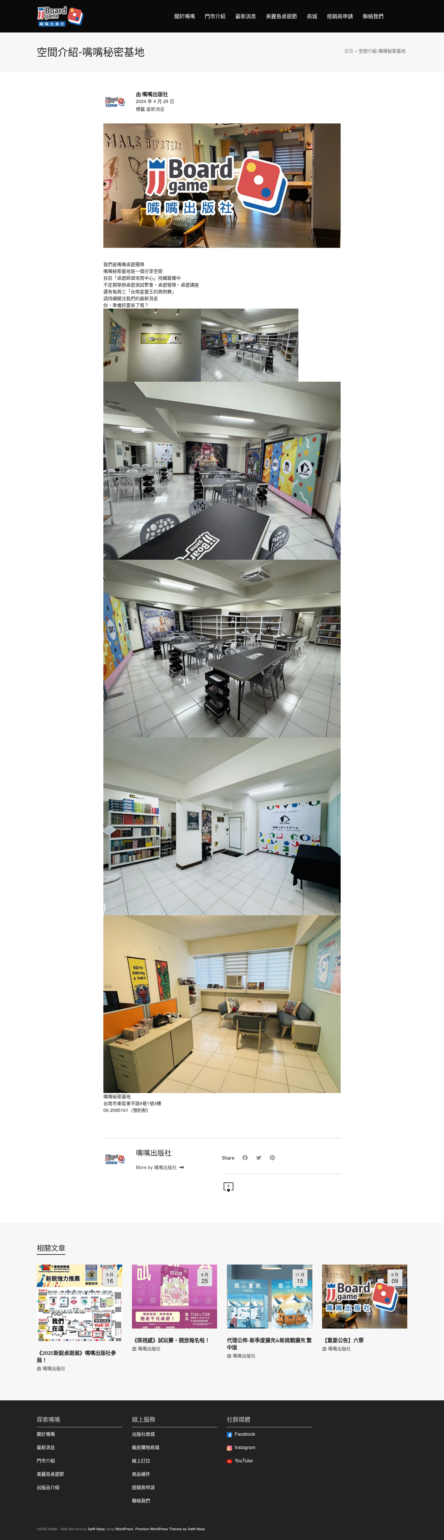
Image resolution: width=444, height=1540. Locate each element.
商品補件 (141, 1473)
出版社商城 (143, 1434)
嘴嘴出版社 (54, 1368)
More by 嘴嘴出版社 (157, 1167)
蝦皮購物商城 (145, 1447)
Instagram (245, 1447)
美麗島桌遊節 (50, 1473)
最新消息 (155, 109)
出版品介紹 (48, 1487)
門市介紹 (46, 1460)
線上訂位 (141, 1460)
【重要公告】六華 (343, 1340)
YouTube (244, 1460)
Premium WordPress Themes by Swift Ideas (170, 1528)
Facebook (245, 1434)
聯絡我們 (141, 1500)
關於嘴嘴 (46, 1434)
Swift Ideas (96, 1528)
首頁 (348, 50)
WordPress (124, 1528)
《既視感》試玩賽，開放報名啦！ (171, 1340)
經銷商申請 (143, 1487)
